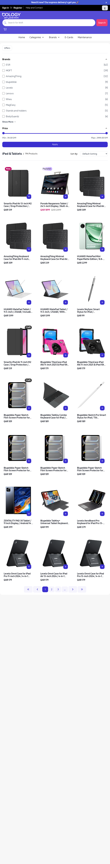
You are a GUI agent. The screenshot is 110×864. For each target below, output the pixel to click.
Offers (7, 48)
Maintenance (85, 37)
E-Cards (69, 37)
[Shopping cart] (5, 29)
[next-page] (72, 589)
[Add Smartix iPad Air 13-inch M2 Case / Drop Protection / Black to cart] (29, 196)
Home (21, 37)
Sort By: (74, 153)
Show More (7, 122)
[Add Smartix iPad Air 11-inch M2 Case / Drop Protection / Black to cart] (29, 355)
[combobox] (51, 22)
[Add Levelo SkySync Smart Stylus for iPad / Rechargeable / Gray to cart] (102, 302)
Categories (35, 37)
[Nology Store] (11, 16)
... (65, 589)
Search (102, 22)
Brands (53, 37)
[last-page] (82, 589)
